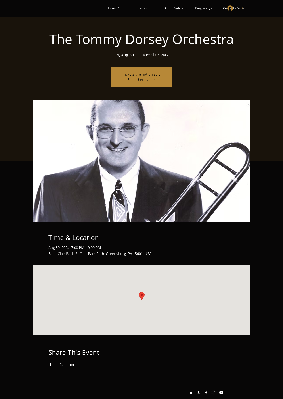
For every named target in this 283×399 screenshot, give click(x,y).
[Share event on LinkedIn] (72, 364)
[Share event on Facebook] (50, 364)
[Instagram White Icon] (213, 392)
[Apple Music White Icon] (191, 392)
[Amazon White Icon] (198, 392)
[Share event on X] (61, 364)
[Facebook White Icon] (206, 392)
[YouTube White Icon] (221, 392)
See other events (142, 79)
